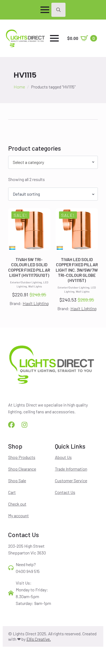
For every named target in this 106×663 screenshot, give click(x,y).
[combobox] (53, 162)
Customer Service (71, 480)
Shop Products (21, 457)
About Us (63, 457)
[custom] (11, 424)
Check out (17, 503)
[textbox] (51, 162)
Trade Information (71, 468)
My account (18, 515)
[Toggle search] (58, 10)
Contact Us (65, 492)
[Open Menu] (44, 9)
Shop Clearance (22, 468)
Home (19, 86)
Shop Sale (17, 480)
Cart (12, 492)
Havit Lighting (36, 303)
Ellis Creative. (38, 639)
